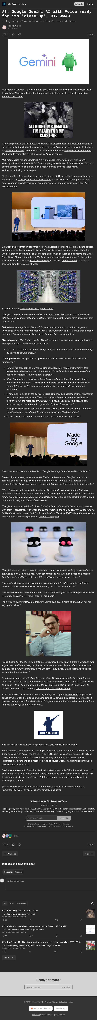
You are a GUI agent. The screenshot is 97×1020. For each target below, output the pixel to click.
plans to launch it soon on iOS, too (53, 688)
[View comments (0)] (13, 34)
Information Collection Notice (48, 826)
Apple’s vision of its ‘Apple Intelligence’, (47, 176)
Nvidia (62, 744)
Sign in (90, 4)
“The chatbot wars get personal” (36, 308)
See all (7, 957)
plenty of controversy (36, 500)
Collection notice (66, 1002)
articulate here (9, 186)
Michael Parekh (14, 26)
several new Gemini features (54, 314)
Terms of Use (61, 824)
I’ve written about (48, 160)
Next (87, 854)
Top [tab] (5, 903)
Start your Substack (42, 1008)
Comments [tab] (8, 872)
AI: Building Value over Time (20, 910)
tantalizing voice (18, 166)
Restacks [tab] (18, 872)
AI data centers (69, 260)
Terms (55, 1002)
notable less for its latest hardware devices (71, 247)
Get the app (61, 1008)
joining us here (52, 790)
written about (40, 89)
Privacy (48, 1002)
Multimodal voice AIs (12, 160)
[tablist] (13, 871)
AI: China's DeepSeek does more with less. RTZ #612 (34, 926)
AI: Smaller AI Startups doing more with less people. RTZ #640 (41, 942)
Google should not (53, 701)
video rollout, (71, 694)
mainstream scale (58, 93)
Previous (12, 854)
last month (80, 497)
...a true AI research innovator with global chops (23, 929)
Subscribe (79, 4)
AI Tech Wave (13, 93)
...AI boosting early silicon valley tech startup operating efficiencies (31, 945)
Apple (51, 744)
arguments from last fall (27, 701)
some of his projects (49, 516)
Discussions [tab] (21, 903)
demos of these (57, 166)
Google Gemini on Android (77, 150)
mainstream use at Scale (25, 777)
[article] (48, 915)
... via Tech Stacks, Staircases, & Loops (18, 914)
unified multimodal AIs (23, 147)
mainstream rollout (14, 150)
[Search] (92, 903)
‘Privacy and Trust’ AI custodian (34, 179)
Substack (36, 1014)
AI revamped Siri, (80, 163)
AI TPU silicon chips (40, 260)
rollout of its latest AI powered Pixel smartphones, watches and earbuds (53, 143)
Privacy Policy (68, 826)
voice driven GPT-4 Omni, (31, 163)
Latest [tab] (11, 903)
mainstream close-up (78, 89)
